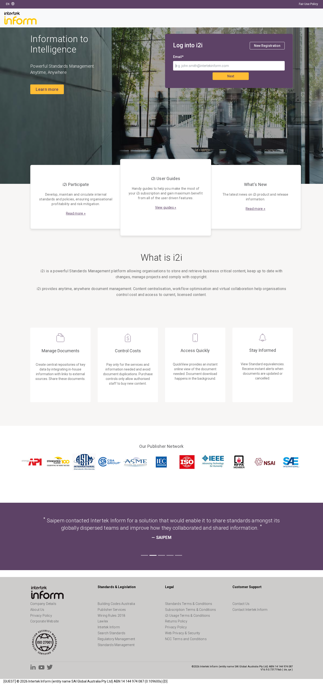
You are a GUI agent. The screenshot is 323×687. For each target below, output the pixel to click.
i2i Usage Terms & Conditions (187, 615)
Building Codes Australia (116, 604)
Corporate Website (44, 621)
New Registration (267, 46)
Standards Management (116, 645)
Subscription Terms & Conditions (190, 610)
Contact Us (240, 604)
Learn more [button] (47, 89)
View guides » (165, 207)
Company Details (43, 604)
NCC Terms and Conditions (186, 639)
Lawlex (103, 621)
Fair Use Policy (308, 4)
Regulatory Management (116, 639)
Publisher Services (112, 610)
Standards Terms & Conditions (188, 604)
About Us (37, 610)
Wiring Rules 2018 (111, 615)
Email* (178, 57)
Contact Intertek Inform (250, 610)
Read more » (76, 213)
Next (230, 76)
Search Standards (111, 633)
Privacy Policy (41, 615)
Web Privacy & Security (182, 633)
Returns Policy (176, 621)
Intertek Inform (109, 627)
